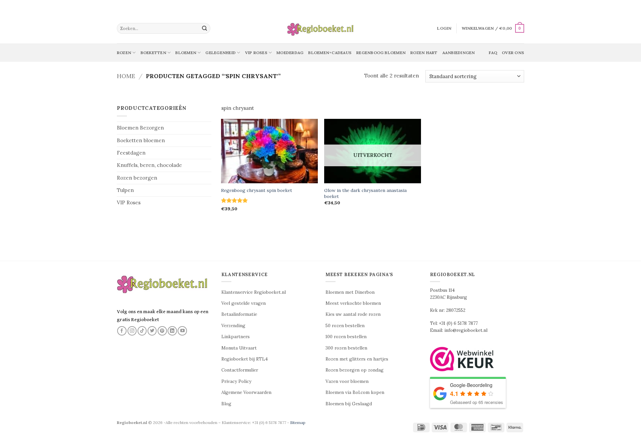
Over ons (513, 52)
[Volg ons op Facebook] (122, 331)
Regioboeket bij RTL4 (244, 359)
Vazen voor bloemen (347, 381)
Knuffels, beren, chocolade (149, 165)
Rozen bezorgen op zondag (355, 370)
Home (126, 76)
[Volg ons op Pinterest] (162, 331)
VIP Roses (129, 202)
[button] (444, 28)
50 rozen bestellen (345, 325)
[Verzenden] (204, 28)
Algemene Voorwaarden (246, 392)
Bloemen (185, 52)
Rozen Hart (423, 52)
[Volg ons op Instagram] (132, 331)
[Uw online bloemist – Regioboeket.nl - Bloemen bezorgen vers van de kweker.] (320, 28)
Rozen (124, 52)
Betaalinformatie (239, 314)
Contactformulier (239, 370)
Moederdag (289, 52)
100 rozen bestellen (346, 337)
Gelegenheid (220, 52)
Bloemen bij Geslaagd (349, 404)
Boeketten (153, 52)
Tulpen (125, 190)
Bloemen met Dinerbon (350, 292)
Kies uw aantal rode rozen (353, 314)
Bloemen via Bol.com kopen (355, 392)
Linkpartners (235, 337)
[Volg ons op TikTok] (142, 331)
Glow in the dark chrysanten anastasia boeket (365, 193)
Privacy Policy (236, 381)
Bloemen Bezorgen (140, 128)
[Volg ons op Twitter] (152, 331)
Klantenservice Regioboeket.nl (253, 292)
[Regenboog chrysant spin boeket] (269, 151)
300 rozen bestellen (346, 348)
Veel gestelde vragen (243, 303)
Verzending (233, 325)
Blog (226, 404)
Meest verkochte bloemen (353, 303)
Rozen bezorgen (137, 178)
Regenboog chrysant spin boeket (256, 190)
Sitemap (297, 422)
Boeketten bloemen (141, 140)
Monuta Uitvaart (239, 348)
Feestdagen (131, 153)
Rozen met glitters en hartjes (357, 359)
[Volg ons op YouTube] (182, 331)
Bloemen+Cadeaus (330, 52)
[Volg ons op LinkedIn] (172, 331)
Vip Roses (256, 52)
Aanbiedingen (458, 52)
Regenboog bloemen (381, 52)
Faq (493, 52)
